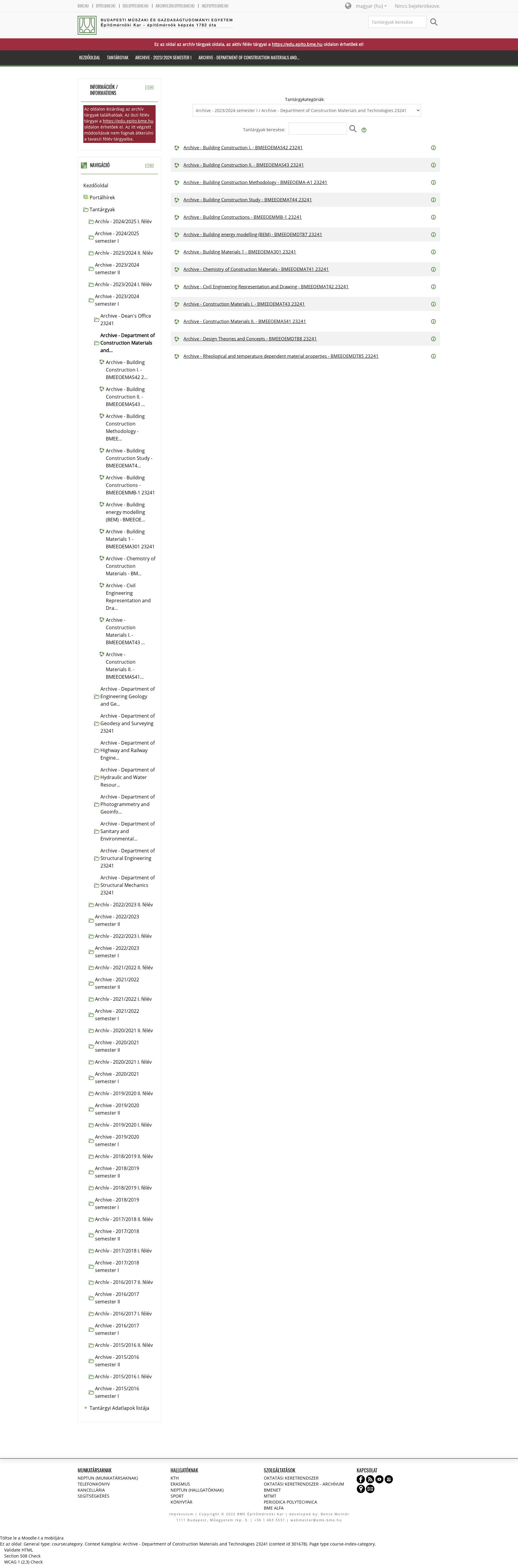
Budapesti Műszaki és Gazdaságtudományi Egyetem (167, 20)
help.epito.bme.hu (215, 5)
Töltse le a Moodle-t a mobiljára (32, 1538)
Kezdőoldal (95, 185)
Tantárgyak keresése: (265, 129)
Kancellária (91, 1490)
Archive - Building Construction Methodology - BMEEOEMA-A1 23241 (255, 182)
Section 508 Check (22, 1556)
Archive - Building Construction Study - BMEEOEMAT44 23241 (247, 200)
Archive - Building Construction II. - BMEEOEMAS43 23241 (243, 165)
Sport (177, 1496)
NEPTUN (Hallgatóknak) (197, 1490)
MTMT (270, 1496)
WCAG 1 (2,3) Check (23, 1562)
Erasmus (180, 1484)
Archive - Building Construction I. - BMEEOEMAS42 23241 (243, 147)
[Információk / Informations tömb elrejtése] (147, 87)
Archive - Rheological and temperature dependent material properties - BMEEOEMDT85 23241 (281, 356)
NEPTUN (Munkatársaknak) (108, 1478)
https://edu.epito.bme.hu (297, 44)
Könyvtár (181, 1502)
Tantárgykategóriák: (305, 99)
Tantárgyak (102, 209)
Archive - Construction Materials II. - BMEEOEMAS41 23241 (244, 321)
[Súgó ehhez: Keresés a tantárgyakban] (364, 129)
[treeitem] (119, 185)
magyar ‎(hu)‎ (369, 6)
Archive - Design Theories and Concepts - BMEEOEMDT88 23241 (250, 339)
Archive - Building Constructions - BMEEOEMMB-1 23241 (242, 217)
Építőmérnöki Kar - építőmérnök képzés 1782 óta (158, 24)
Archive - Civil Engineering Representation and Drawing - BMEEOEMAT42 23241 (266, 286)
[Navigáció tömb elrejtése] (147, 165)
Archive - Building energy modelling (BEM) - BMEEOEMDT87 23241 (252, 234)
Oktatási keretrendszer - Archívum (304, 1484)
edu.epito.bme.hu (135, 5)
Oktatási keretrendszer (291, 1478)
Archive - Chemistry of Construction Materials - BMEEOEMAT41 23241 (256, 269)
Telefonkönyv (94, 1484)
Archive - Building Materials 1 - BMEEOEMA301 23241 (239, 252)
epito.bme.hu (105, 5)
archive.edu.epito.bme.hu (175, 5)
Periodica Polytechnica (290, 1502)
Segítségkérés (93, 1496)
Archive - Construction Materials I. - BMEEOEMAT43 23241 (244, 304)
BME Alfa (274, 1508)
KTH (175, 1478)
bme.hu (83, 5)
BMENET (272, 1490)
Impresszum (181, 1514)
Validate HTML (18, 1550)
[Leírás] (434, 147)
